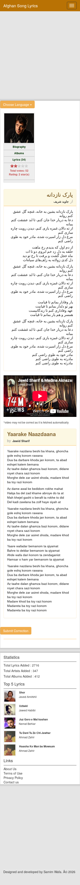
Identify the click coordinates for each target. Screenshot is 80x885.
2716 (35, 665)
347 (35, 670)
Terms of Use (13, 773)
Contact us (11, 782)
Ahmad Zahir (26, 737)
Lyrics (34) (19, 159)
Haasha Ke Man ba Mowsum (37, 746)
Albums (19, 153)
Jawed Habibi (27, 710)
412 (37, 676)
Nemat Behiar (27, 723)
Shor (22, 692)
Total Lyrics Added (16, 665)
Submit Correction (15, 631)
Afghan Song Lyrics (20, 5)
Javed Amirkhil (28, 697)
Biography (19, 147)
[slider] (19, 166)
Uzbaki (23, 706)
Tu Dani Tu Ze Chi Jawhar (35, 733)
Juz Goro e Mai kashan (33, 719)
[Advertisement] (40, 55)
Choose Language (16, 104)
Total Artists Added (17, 670)
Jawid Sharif (21, 441)
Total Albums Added (18, 676)
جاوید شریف (61, 201)
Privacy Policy (13, 777)
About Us (10, 769)
